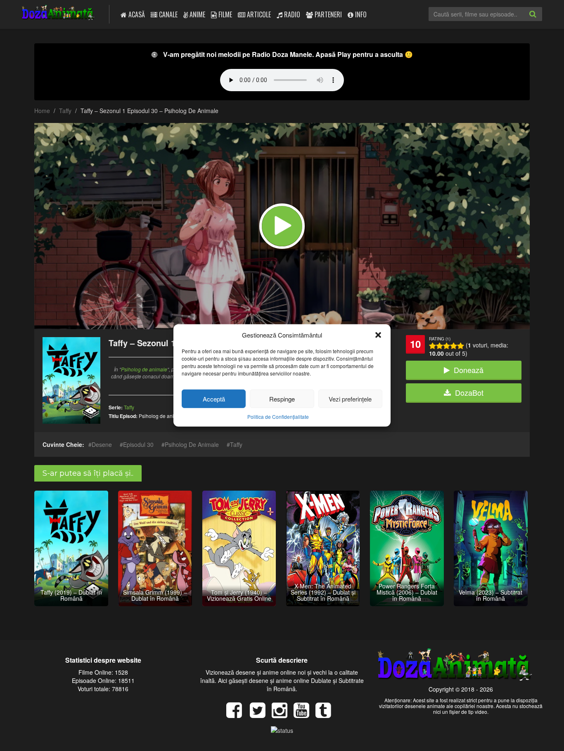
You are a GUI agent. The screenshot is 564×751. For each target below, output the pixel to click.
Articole (258, 14)
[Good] (446, 345)
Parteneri (327, 14)
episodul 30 (138, 444)
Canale (167, 14)
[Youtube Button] (304, 714)
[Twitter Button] (261, 714)
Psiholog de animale (144, 369)
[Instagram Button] (283, 714)
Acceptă (214, 398)
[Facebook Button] (237, 714)
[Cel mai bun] (460, 345)
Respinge (282, 398)
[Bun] (439, 345)
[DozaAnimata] (58, 13)
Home (42, 110)
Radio (291, 14)
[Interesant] (453, 345)
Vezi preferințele (350, 398)
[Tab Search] (541, 20)
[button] (378, 335)
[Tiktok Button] (326, 714)
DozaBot (469, 392)
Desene (102, 444)
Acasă (136, 14)
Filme (224, 14)
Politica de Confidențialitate (278, 416)
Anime (196, 14)
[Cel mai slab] (432, 345)
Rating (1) (439, 339)
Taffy (65, 110)
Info (360, 14)
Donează (468, 369)
